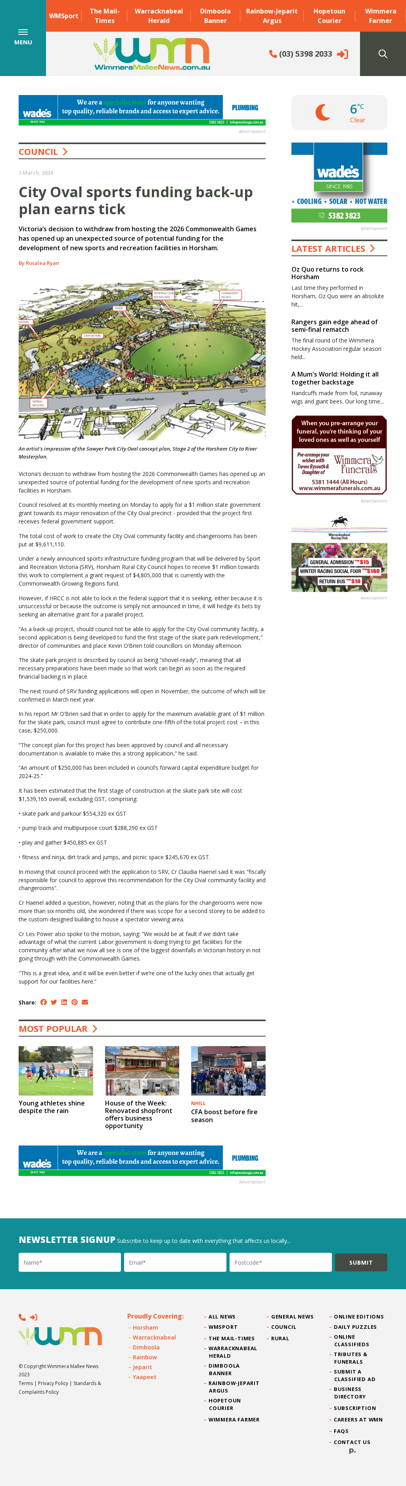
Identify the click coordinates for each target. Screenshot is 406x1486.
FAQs (341, 1431)
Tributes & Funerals (351, 1358)
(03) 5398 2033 (304, 53)
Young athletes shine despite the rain (52, 1107)
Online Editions (359, 1316)
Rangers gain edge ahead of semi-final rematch (334, 326)
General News (293, 1316)
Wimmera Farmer (380, 16)
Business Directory (350, 1392)
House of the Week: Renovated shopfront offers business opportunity (138, 1114)
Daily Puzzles (355, 1326)
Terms (26, 1383)
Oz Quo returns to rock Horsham (327, 273)
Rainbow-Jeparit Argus (272, 16)
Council (38, 151)
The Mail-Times (105, 16)
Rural (280, 1338)
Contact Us (352, 1442)
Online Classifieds (352, 1340)
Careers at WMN (358, 1419)
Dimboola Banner (215, 16)
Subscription (355, 1408)
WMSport (64, 15)
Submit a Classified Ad (354, 1375)
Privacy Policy (53, 1383)
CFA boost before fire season (224, 1115)
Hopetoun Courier (329, 16)
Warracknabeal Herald (159, 16)
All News (222, 1316)
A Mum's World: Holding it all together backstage (335, 378)
